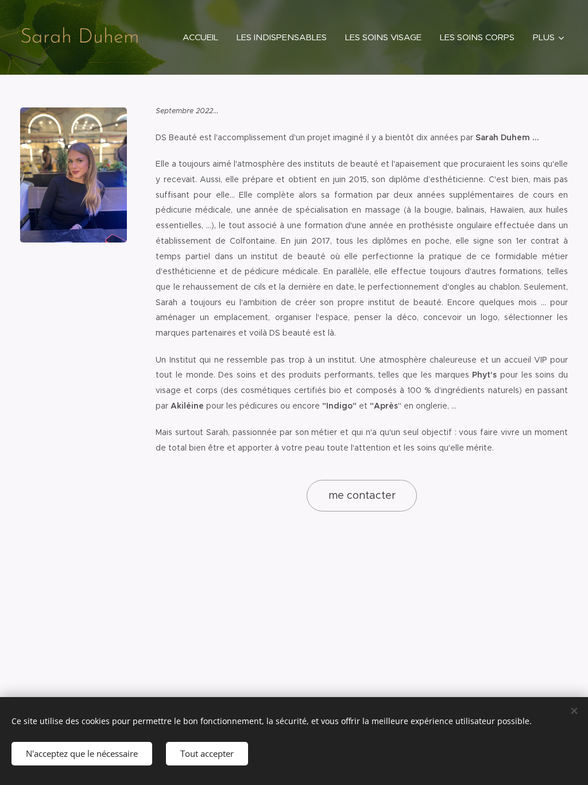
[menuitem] (203, 37)
